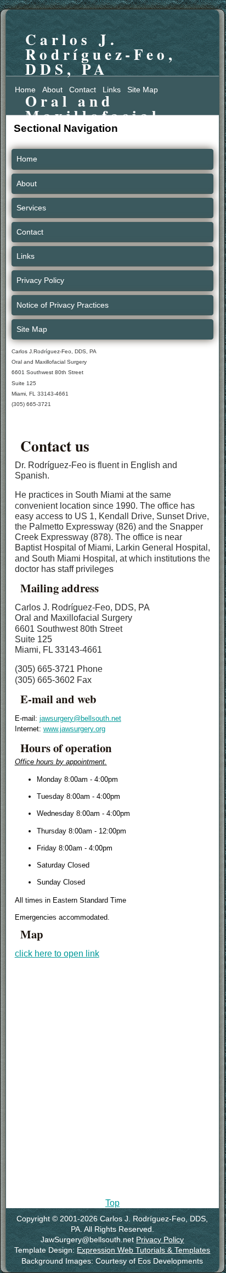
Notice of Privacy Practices (62, 305)
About (52, 89)
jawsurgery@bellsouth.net (80, 718)
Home (25, 89)
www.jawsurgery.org (74, 729)
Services (31, 207)
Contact (82, 89)
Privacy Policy (40, 280)
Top (112, 1203)
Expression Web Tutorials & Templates (143, 1250)
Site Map (142, 89)
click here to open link (57, 953)
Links (112, 89)
